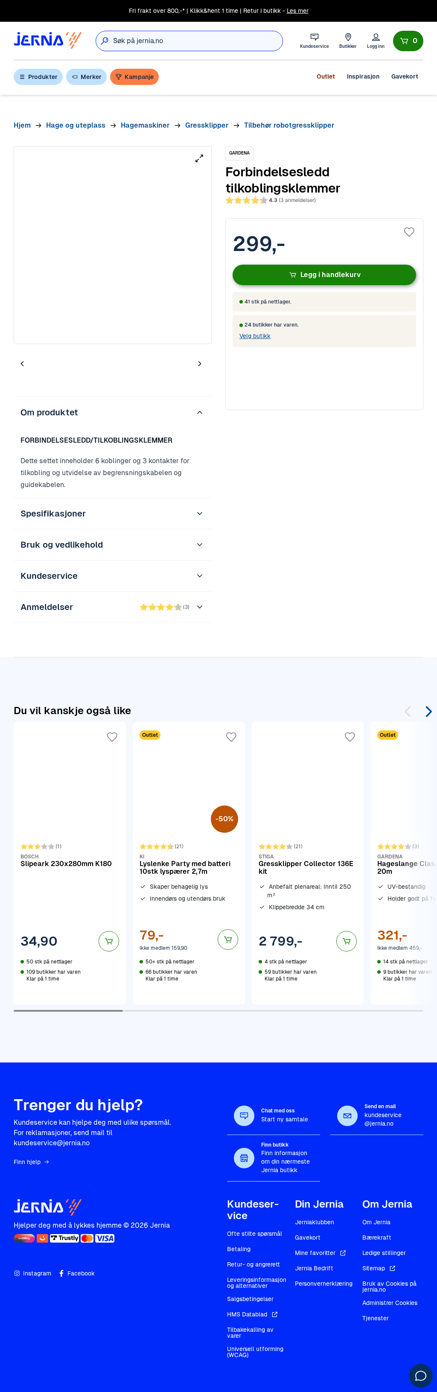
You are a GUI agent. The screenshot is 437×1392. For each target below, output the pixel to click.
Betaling (239, 1249)
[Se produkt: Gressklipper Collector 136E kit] (308, 863)
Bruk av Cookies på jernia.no (389, 1287)
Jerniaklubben (314, 1222)
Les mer (298, 10)
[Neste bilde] (199, 363)
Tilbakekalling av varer (250, 1333)
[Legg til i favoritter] (409, 232)
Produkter (43, 76)
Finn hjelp (27, 1162)
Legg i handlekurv (330, 275)
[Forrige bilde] (22, 363)
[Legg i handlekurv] (109, 941)
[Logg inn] (376, 41)
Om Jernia (376, 1222)
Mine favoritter (315, 1252)
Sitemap (373, 1268)
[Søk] (104, 41)
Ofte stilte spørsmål (254, 1234)
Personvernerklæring (324, 1284)
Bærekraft (376, 1237)
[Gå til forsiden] (48, 41)
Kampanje (139, 76)
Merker (91, 76)
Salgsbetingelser (250, 1299)
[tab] (47, 364)
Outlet (326, 76)
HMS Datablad (247, 1314)
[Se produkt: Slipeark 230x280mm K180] (70, 863)
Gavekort (404, 76)
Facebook (81, 1273)
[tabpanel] (113, 245)
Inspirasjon (363, 76)
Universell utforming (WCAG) (255, 1352)
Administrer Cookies (389, 1303)
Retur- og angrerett (253, 1264)
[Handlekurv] (408, 41)
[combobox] (198, 41)
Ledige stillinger (384, 1253)
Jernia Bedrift (314, 1268)
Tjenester (375, 1318)
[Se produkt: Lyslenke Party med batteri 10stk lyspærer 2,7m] (189, 863)
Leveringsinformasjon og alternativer (256, 1283)
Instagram (37, 1273)
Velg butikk (255, 336)
